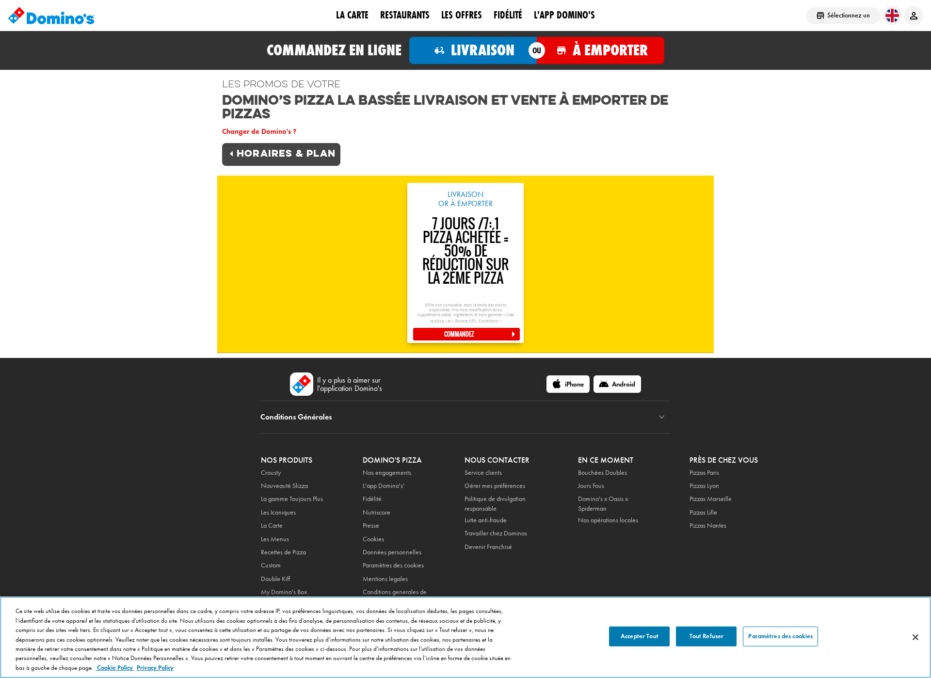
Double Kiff (275, 579)
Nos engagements (387, 472)
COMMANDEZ (459, 334)
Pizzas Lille (703, 512)
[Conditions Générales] (662, 417)
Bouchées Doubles (602, 472)
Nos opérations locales (608, 520)
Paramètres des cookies (393, 565)
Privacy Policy (155, 668)
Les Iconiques (278, 512)
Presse (371, 525)
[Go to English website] (892, 15)
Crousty (271, 472)
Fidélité (372, 499)
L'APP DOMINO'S (564, 15)
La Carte (352, 15)
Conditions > (490, 321)
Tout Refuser (707, 636)
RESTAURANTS (405, 15)
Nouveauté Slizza (284, 486)
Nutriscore (376, 512)
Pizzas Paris (704, 472)
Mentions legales (385, 579)
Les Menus (275, 539)
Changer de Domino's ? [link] (259, 131)
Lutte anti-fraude (486, 520)
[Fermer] (915, 637)
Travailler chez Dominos (496, 533)
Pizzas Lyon (704, 486)
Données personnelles (392, 552)
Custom (271, 565)
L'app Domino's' (383, 486)
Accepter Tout (639, 636)
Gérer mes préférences (495, 486)
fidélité (508, 15)
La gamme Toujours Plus (292, 499)
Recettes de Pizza (283, 552)
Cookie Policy (115, 668)
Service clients (483, 472)
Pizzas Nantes (708, 525)
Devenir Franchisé (488, 547)
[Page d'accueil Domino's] (51, 15)
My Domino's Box (284, 592)
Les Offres (461, 15)
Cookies (373, 539)
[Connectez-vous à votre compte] (913, 15)
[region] (465, 637)
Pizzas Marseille (711, 499)
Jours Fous (591, 486)
